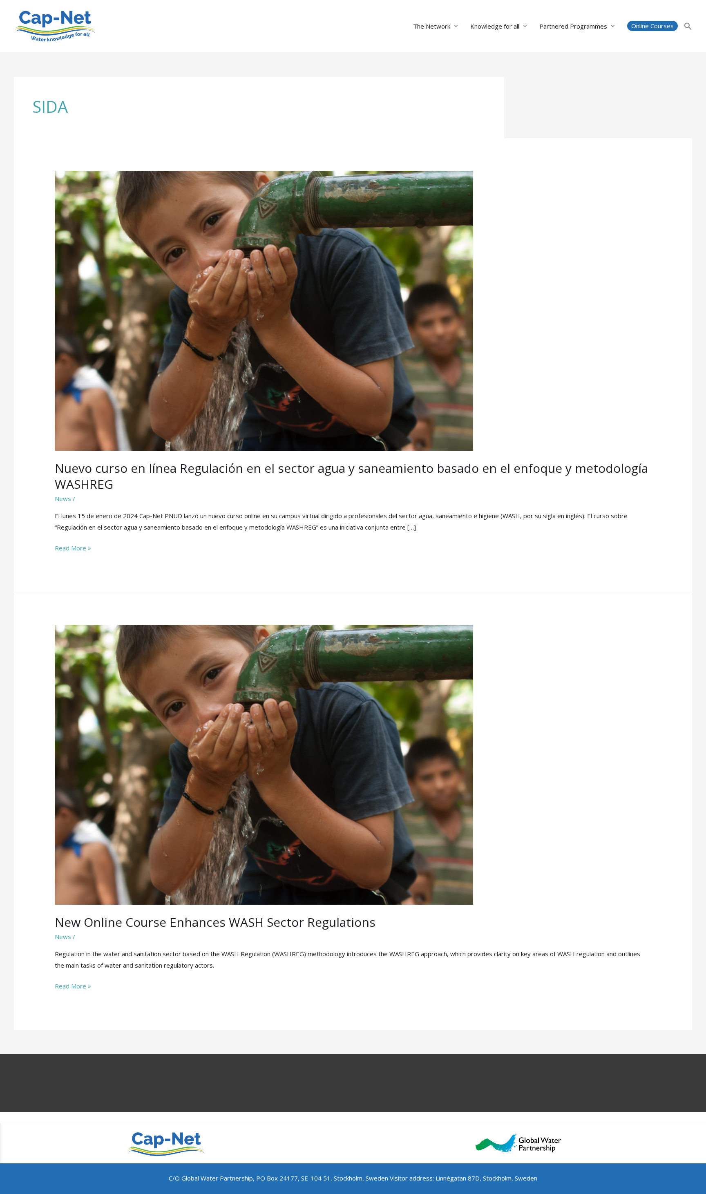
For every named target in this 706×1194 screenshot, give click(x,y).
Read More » (73, 548)
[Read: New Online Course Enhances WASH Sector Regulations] (264, 764)
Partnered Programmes (573, 26)
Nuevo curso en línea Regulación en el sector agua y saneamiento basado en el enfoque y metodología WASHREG (351, 476)
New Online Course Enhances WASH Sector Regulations (215, 922)
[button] (652, 26)
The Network (431, 26)
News (63, 498)
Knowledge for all (494, 26)
